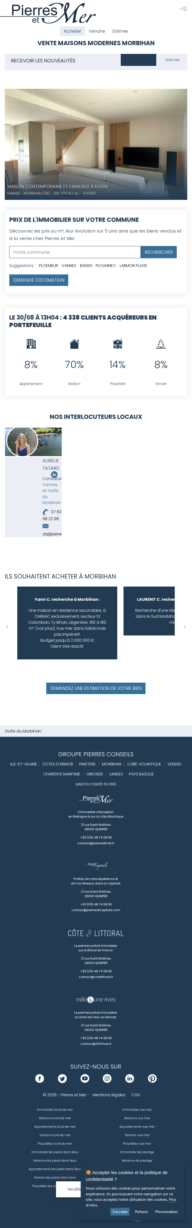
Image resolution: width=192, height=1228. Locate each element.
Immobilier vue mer (137, 1109)
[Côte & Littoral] (96, 935)
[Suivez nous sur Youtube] (84, 1081)
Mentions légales (109, 1095)
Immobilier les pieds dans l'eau (55, 1152)
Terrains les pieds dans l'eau (55, 1177)
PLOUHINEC (106, 265)
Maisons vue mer (137, 1118)
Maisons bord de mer (55, 1118)
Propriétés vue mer (137, 1143)
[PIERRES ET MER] (96, 801)
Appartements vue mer (137, 1126)
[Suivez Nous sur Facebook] (39, 1081)
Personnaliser (166, 1212)
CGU (136, 1095)
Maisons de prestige (137, 1160)
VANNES (69, 265)
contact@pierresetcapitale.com (96, 910)
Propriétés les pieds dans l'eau (55, 1186)
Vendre (97, 31)
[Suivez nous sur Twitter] (62, 1081)
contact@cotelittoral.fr (96, 977)
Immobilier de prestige (137, 1152)
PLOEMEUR (48, 265)
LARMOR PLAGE (133, 265)
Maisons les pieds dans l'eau (55, 1160)
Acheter (72, 31)
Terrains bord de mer (54, 1135)
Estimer (120, 31)
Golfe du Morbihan (23, 731)
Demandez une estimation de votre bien (96, 688)
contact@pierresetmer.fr (96, 843)
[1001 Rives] (95, 1002)
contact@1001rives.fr (96, 1044)
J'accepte (120, 1212)
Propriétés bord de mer (55, 1143)
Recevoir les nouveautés (43, 60)
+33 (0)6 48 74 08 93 (96, 837)
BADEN (86, 265)
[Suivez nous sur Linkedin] (54, 477)
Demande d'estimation (38, 280)
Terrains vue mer (137, 1135)
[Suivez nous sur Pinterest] (152, 1081)
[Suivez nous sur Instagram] (107, 1081)
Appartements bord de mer (55, 1126)
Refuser (141, 1212)
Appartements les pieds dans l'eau (55, 1169)
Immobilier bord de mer (55, 1109)
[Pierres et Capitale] (96, 868)
